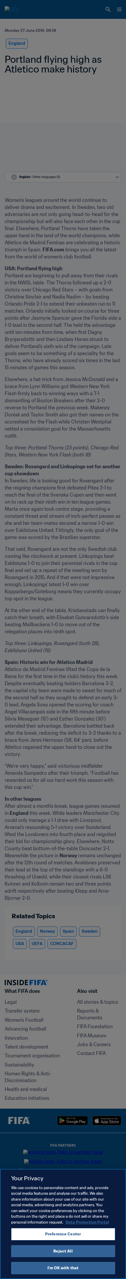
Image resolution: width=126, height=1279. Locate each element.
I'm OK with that (63, 1267)
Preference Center (63, 1234)
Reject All (62, 1251)
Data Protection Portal (87, 1222)
